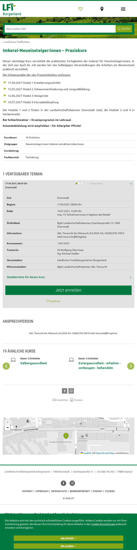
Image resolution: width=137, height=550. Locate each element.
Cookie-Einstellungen (103, 524)
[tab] (68, 186)
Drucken (78, 399)
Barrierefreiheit (80, 490)
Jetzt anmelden (68, 290)
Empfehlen (62, 399)
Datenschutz (59, 490)
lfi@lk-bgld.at (125, 471)
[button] (68, 186)
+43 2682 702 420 (105, 471)
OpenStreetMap (105, 452)
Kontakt (27, 490)
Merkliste (55, 301)
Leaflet (87, 452)
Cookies (110, 490)
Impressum (41, 490)
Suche (126, 29)
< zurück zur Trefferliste (16, 41)
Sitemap (97, 490)
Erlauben (67, 546)
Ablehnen (67, 538)
